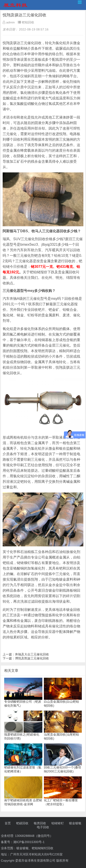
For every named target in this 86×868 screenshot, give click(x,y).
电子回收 (43, 827)
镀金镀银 (75, 823)
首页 (8, 823)
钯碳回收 (22, 823)
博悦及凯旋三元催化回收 (32, 658)
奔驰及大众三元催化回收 (32, 654)
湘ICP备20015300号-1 (29, 842)
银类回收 (40, 823)
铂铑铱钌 (57, 823)
